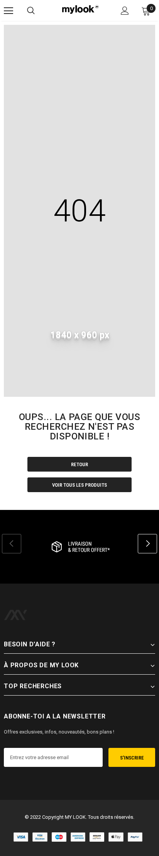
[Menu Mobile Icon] (8, 11)
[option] (79, 546)
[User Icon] (125, 11)
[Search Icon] (31, 11)
